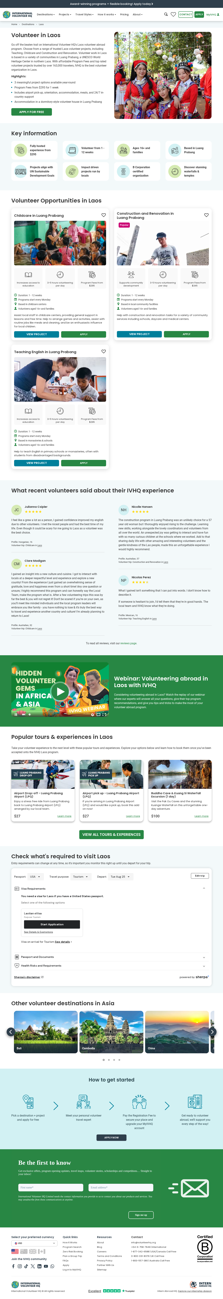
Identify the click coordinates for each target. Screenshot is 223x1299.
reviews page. (128, 643)
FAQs (65, 1260)
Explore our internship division (195, 1291)
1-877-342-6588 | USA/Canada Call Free (153, 1251)
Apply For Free (31, 112)
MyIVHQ (211, 14)
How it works (106, 14)
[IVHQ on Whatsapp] (52, 1266)
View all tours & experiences (111, 834)
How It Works (70, 1242)
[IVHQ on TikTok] (26, 1266)
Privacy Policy (104, 1260)
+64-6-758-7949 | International (148, 1247)
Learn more (64, 816)
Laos (39, 545)
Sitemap (102, 1269)
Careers (101, 1251)
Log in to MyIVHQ (72, 1269)
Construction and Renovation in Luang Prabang (145, 215)
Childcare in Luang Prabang (39, 215)
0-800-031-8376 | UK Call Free (147, 1256)
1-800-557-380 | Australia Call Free (150, 1260)
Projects (64, 14)
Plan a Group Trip (72, 1256)
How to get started (111, 1079)
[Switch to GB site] (33, 1251)
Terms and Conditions (109, 1256)
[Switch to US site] (15, 1251)
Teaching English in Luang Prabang (45, 351)
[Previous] (11, 1032)
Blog (99, 1247)
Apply (199, 14)
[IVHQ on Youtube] (46, 1266)
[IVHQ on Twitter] (33, 1266)
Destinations (45, 14)
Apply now (111, 1137)
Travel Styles (83, 14)
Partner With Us (105, 1265)
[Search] (166, 14)
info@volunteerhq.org (143, 1242)
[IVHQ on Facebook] (13, 1266)
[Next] (212, 1032)
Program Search (72, 1247)
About (137, 14)
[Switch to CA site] (42, 1251)
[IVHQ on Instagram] (20, 1266)
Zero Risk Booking (73, 1251)
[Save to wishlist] (103, 215)
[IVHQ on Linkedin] (39, 1266)
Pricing (124, 14)
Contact (185, 14)
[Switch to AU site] (24, 1251)
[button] (104, 1060)
